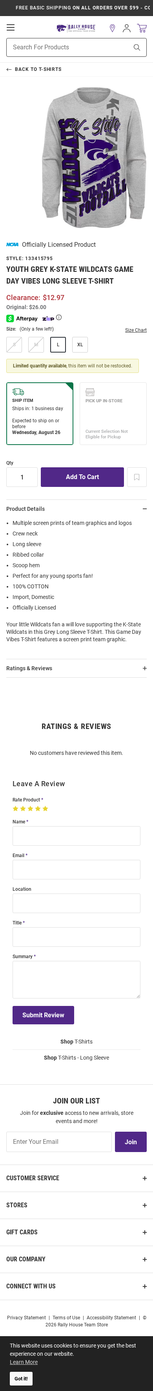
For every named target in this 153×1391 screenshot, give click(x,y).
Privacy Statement (26, 1317)
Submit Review (43, 1015)
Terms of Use (66, 1317)
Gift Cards (22, 1232)
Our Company (26, 1259)
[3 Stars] (31, 809)
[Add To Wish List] (137, 477)
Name (19, 822)
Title (17, 923)
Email (18, 855)
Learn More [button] (24, 1362)
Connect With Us (31, 1286)
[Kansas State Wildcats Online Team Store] (76, 28)
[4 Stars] (38, 809)
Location (22, 889)
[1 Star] (16, 809)
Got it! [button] (21, 1379)
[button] (113, 28)
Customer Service (32, 1178)
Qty (9, 463)
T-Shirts (76, 1041)
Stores (16, 1205)
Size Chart (136, 330)
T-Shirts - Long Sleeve (76, 1058)
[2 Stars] (23, 809)
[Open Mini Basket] (142, 28)
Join (131, 1142)
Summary (23, 956)
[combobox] (57, 47)
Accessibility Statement (111, 1317)
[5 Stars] (46, 809)
